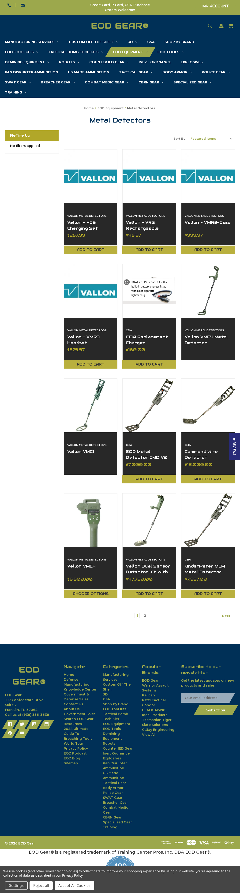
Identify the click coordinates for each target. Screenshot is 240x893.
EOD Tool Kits (115, 709)
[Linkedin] (46, 724)
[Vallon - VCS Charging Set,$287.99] (90, 176)
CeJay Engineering (158, 730)
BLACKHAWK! (153, 710)
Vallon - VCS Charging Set (82, 225)
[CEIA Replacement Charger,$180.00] (149, 291)
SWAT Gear (112, 798)
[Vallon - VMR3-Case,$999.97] (208, 176)
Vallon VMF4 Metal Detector (206, 339)
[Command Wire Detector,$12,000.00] (208, 405)
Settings (16, 885)
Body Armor (113, 788)
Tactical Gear (114, 783)
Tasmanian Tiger (157, 720)
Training (110, 827)
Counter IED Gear (118, 748)
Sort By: (179, 138)
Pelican (148, 695)
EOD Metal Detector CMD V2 (146, 454)
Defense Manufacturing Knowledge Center (80, 684)
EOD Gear (150, 680)
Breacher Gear (115, 802)
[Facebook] (10, 724)
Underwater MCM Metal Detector (205, 569)
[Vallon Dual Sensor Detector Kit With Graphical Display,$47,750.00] (149, 520)
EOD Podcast (75, 753)
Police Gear (113, 793)
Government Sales (80, 714)
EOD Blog (72, 758)
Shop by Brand (115, 704)
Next (226, 615)
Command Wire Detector (201, 454)
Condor (148, 705)
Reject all (41, 885)
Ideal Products (154, 715)
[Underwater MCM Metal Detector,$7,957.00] (208, 520)
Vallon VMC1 (80, 451)
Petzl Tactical (154, 700)
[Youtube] (22, 733)
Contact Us (73, 704)
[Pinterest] (10, 733)
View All (149, 734)
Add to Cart (91, 250)
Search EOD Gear (79, 719)
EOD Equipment (116, 724)
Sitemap (71, 763)
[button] (234, 446)
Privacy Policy (76, 748)
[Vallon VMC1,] (90, 405)
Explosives (112, 758)
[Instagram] (34, 724)
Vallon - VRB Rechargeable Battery (142, 228)
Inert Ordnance (116, 753)
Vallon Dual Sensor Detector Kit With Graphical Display (148, 572)
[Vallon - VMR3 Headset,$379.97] (90, 291)
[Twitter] (22, 724)
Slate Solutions (155, 725)
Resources (73, 724)
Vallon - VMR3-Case (208, 222)
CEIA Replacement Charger (147, 339)
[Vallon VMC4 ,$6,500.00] (90, 520)
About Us (72, 709)
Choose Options (91, 594)
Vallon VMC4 (81, 566)
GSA (106, 699)
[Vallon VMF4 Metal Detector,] (208, 291)
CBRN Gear (112, 817)
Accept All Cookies (74, 885)
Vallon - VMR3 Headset (83, 339)
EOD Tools (112, 729)
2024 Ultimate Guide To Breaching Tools (78, 734)
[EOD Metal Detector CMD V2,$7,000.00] (149, 405)
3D (105, 694)
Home (69, 675)
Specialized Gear (117, 822)
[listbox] (211, 138)
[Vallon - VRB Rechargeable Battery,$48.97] (149, 176)
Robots (109, 743)
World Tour (73, 743)
